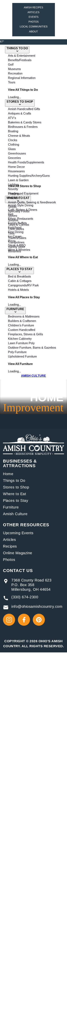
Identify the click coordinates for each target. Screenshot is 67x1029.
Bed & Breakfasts (19, 276)
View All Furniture (20, 363)
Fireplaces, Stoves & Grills (25, 334)
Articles (33, 12)
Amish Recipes (33, 7)
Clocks (12, 140)
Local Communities (33, 26)
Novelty (13, 189)
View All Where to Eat (23, 257)
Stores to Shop (16, 487)
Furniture (11, 507)
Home (8, 474)
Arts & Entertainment (21, 55)
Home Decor (16, 166)
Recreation (15, 73)
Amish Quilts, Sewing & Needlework (32, 202)
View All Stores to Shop (24, 186)
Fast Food (14, 227)
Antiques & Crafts (19, 113)
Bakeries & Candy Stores (24, 122)
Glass (12, 149)
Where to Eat (14, 494)
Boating (13, 131)
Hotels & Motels (18, 289)
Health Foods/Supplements (26, 162)
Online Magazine (17, 553)
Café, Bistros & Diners (22, 209)
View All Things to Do (23, 89)
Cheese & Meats (19, 135)
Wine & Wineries (19, 249)
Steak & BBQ (16, 245)
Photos (33, 21)
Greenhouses (17, 153)
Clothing (13, 144)
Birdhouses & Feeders (23, 126)
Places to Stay (15, 500)
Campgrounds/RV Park (23, 285)
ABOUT (33, 31)
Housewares (16, 171)
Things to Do (14, 480)
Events (34, 17)
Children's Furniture (21, 325)
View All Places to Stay (24, 297)
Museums (14, 69)
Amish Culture (15, 514)
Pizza (11, 240)
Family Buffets (17, 223)
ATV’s (12, 117)
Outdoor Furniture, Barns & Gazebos (32, 347)
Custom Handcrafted (21, 329)
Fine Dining (15, 232)
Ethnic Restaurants (20, 218)
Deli (10, 214)
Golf (10, 64)
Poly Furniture (17, 352)
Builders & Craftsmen (22, 321)
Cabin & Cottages (19, 280)
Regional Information (22, 77)
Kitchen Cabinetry (20, 338)
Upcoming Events (18, 533)
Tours (11, 82)
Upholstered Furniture (22, 356)
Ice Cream (15, 236)
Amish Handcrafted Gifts (24, 109)
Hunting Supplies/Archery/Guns (29, 175)
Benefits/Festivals (19, 60)
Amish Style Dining (20, 205)
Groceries (14, 157)
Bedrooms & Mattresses (23, 316)
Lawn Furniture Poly (21, 343)
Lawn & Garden (18, 180)
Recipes (10, 546)
